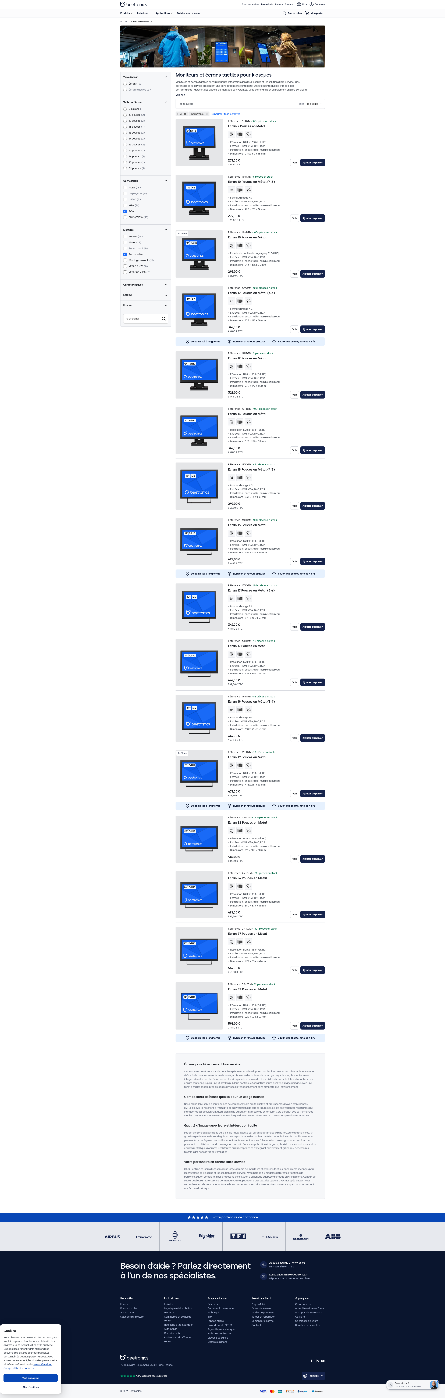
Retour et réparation (263, 1316)
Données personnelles (307, 1325)
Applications (162, 13)
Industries (142, 13)
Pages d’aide (267, 4)
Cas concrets (303, 1304)
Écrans (124, 1304)
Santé (167, 1341)
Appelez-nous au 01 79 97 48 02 (287, 1262)
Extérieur (213, 1304)
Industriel (169, 1304)
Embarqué (213, 1312)
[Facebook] (311, 1361)
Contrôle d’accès (217, 1342)
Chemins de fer (173, 1333)
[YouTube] (323, 1361)
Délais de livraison (261, 1308)
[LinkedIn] (317, 1361)
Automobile (170, 1329)
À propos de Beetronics (308, 1312)
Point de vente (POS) (220, 1325)
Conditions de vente (306, 1321)
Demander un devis (250, 4)
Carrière (300, 1316)
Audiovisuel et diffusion (177, 1337)
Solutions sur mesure (189, 13)
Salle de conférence (219, 1333)
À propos (279, 4)
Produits (125, 13)
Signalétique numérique (221, 1329)
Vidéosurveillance (218, 1337)
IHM (210, 1316)
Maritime (169, 1312)
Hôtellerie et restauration (178, 1325)
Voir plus (180, 95)
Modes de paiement (263, 1312)
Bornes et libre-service (221, 1308)
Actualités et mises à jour (309, 1308)
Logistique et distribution (178, 1308)
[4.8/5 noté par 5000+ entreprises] (128, 1375)
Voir (294, 162)
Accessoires (127, 1312)
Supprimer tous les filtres (226, 114)
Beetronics (133, 4)
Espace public (216, 1321)
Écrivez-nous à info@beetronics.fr (288, 1274)
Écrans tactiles (128, 1308)
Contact (289, 4)
